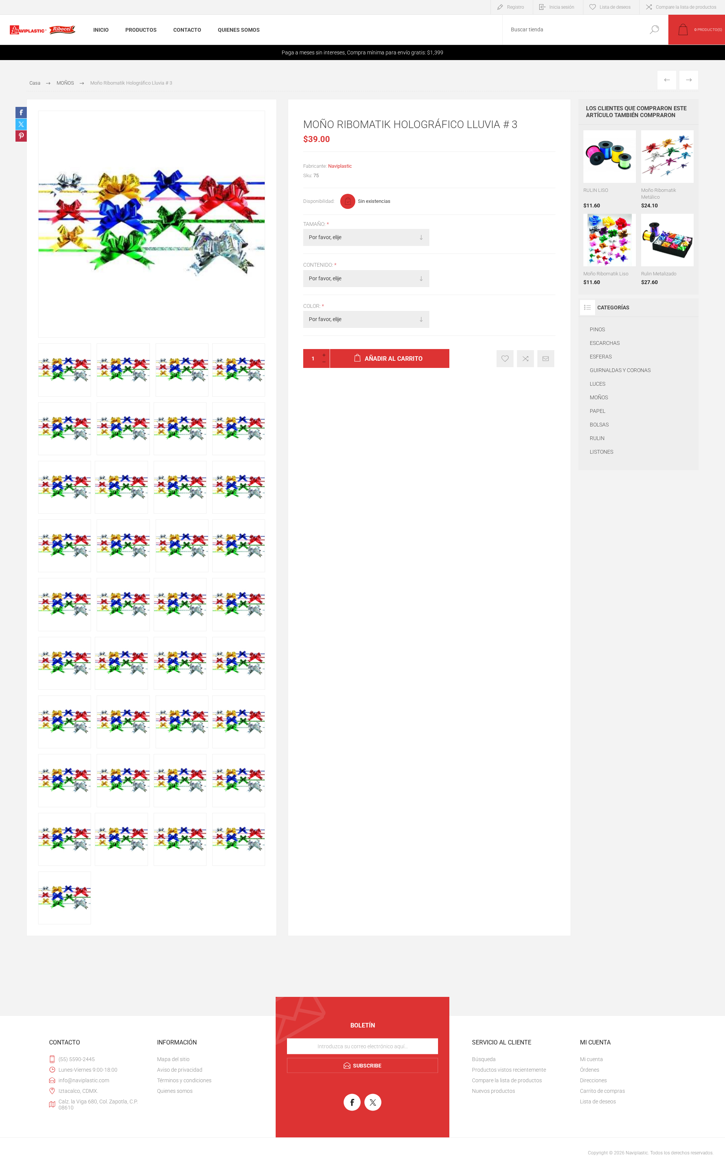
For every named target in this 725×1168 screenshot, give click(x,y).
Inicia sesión (561, 7)
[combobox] (571, 30)
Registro (515, 7)
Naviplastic (340, 166)
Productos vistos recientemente (509, 1070)
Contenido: (318, 265)
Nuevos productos (493, 1091)
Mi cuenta (591, 1059)
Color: (312, 306)
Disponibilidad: (319, 201)
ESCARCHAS (605, 343)
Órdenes (589, 1070)
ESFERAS (601, 357)
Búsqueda (654, 30)
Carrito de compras (602, 1091)
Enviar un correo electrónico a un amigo (545, 358)
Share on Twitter (21, 124)
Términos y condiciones (184, 1080)
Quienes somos (175, 1091)
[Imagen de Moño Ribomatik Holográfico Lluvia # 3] (64, 369)
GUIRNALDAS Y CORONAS (620, 370)
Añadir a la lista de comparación (525, 358)
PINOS (597, 329)
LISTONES (601, 452)
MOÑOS (599, 397)
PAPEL (597, 411)
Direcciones (593, 1080)
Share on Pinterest (21, 136)
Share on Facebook (21, 112)
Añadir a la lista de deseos (505, 358)
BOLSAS (599, 425)
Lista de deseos (598, 1101)
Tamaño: (315, 224)
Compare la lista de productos (686, 7)
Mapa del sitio (173, 1059)
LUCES (597, 384)
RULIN (597, 438)
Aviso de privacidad (179, 1070)
